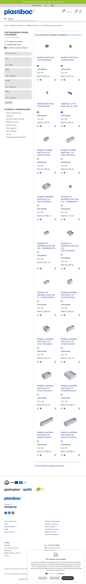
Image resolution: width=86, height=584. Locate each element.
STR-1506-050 (65, 258)
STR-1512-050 (65, 351)
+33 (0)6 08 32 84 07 (54, 548)
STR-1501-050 (41, 162)
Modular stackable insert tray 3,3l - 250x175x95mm (45, 199)
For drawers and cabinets (15, 41)
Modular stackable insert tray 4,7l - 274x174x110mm (45, 388)
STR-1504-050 (65, 209)
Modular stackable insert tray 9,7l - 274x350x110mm (69, 388)
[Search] (5, 19)
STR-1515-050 (41, 445)
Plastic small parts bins (13, 113)
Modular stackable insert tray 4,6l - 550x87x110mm (45, 434)
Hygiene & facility (50, 532)
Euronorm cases (11, 125)
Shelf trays (9, 116)
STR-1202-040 (41, 116)
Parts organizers (11, 128)
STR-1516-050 (65, 445)
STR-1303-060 (65, 116)
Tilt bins (8, 134)
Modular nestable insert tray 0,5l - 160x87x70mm (45, 152)
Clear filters (8, 102)
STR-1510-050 (65, 305)
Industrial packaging (51, 534)
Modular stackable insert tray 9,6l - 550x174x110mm (69, 434)
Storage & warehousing (17, 25)
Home (6, 25)
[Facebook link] (6, 513)
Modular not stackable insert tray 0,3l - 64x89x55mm (70, 199)
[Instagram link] (13, 513)
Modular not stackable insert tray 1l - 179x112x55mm (46, 294)
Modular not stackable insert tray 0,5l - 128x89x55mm (46, 245)
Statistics (61, 573)
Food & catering (50, 526)
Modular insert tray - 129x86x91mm (70, 58)
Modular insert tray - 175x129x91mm (46, 58)
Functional (51, 573)
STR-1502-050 (65, 162)
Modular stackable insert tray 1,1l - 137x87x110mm (69, 294)
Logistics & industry (51, 524)
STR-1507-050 (41, 305)
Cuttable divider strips (14, 45)
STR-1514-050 (65, 398)
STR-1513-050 (41, 398)
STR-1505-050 (41, 255)
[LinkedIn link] (10, 513)
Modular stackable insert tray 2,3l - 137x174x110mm (45, 341)
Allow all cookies (68, 578)
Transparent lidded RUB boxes (16, 137)
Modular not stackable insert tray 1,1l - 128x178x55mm (70, 247)
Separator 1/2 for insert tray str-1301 (69, 105)
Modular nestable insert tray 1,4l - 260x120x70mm (68, 152)
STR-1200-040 (41, 69)
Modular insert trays (32, 25)
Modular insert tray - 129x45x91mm (46, 105)
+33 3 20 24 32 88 (53, 545)
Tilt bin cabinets (11, 131)
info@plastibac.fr (50, 550)
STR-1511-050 (41, 351)
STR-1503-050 (41, 209)
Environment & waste (52, 529)
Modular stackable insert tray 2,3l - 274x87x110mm (69, 341)
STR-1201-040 (65, 69)
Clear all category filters (12, 37)
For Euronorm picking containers (17, 48)
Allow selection (54, 578)
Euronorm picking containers (15, 119)
